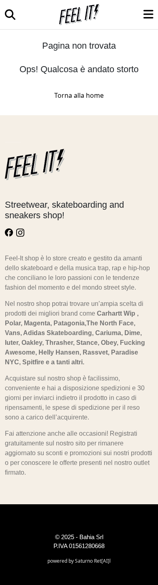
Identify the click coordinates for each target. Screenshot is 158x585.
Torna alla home (79, 95)
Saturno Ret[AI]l (93, 560)
